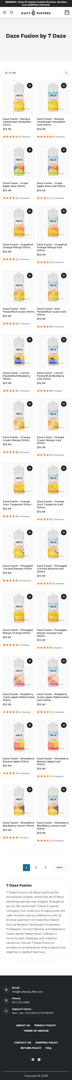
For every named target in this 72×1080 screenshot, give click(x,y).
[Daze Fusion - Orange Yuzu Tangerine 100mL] (19, 480)
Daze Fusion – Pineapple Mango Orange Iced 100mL (52, 632)
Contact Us (22, 1042)
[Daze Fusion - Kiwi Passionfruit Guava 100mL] (19, 287)
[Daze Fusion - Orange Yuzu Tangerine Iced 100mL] (53, 480)
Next (60, 867)
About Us (23, 1025)
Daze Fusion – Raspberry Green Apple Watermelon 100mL (19, 697)
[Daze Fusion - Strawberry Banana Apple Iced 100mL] (53, 737)
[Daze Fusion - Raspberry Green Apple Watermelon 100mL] (19, 673)
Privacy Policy (45, 1025)
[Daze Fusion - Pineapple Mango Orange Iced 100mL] (53, 608)
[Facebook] (33, 1059)
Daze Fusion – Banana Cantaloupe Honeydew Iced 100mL (51, 121)
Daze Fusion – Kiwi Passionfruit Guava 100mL (19, 310)
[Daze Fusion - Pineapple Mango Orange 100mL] (19, 608)
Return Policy (31, 1048)
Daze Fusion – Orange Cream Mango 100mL (16, 439)
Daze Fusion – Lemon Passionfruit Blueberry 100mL (16, 375)
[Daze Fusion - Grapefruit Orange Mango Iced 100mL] (53, 223)
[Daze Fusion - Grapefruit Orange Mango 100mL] (19, 223)
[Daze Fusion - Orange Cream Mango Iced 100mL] (53, 415)
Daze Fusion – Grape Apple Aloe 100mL (15, 185)
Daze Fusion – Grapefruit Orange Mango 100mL (18, 246)
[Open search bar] (11, 12)
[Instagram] (39, 1059)
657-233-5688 (20, 1002)
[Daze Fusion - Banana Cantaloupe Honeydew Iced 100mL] (53, 97)
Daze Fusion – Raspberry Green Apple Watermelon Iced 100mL (53, 697)
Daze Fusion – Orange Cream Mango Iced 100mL (50, 440)
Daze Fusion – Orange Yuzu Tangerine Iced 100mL (50, 504)
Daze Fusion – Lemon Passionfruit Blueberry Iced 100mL (50, 375)
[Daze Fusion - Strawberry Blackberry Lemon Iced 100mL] (53, 801)
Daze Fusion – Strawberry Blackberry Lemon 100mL (19, 824)
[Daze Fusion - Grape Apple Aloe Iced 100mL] (53, 161)
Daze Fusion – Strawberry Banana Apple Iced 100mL (52, 761)
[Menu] (4, 12)
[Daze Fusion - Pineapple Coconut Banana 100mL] (19, 544)
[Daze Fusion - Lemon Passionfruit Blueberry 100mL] (19, 351)
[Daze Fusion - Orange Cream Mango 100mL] (19, 415)
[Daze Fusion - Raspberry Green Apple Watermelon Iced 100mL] (53, 673)
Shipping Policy (46, 1042)
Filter (12, 73)
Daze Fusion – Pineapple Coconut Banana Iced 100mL (52, 568)
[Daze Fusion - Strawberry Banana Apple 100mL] (19, 737)
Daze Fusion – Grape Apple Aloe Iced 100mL (51, 185)
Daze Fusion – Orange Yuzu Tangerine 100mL (17, 503)
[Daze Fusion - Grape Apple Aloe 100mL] (19, 161)
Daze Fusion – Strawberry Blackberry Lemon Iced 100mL (52, 825)
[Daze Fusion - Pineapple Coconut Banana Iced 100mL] (53, 544)
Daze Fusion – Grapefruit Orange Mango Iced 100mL (52, 247)
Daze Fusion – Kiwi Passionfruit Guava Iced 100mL (51, 311)
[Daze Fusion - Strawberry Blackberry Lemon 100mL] (19, 801)
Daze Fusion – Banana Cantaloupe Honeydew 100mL (17, 121)
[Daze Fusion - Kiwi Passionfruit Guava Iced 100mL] (53, 287)
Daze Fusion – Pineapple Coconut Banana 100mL (18, 567)
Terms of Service (36, 1030)
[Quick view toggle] (30, 85)
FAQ (48, 1048)
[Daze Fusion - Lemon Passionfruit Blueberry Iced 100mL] (53, 351)
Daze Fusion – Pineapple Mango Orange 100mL (18, 631)
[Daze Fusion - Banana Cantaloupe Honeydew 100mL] (19, 97)
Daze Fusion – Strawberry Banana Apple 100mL (18, 760)
